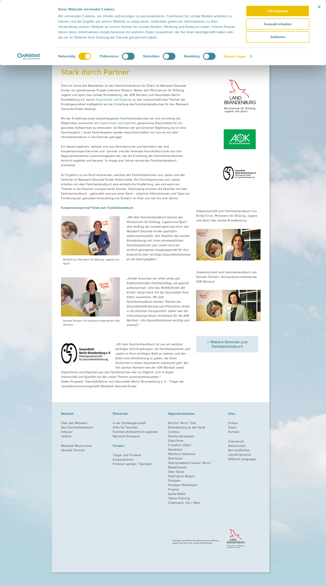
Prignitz (173, 489)
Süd (193, 423)
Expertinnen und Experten (114, 100)
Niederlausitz (177, 467)
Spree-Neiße (176, 494)
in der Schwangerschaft (129, 423)
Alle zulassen (277, 11)
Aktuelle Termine (72, 450)
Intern (232, 427)
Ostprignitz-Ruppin (181, 476)
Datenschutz (236, 446)
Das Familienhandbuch (77, 427)
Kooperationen (123, 459)
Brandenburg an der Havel (186, 427)
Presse (233, 423)
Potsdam (174, 481)
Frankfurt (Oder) (179, 445)
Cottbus (173, 432)
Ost (187, 503)
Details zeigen (235, 56)
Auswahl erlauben (278, 24)
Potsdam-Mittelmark (182, 485)
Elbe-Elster (176, 441)
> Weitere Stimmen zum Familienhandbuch (227, 344)
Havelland (175, 449)
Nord (183, 423)
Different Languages (242, 459)
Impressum (236, 441)
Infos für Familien (125, 427)
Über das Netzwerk (74, 423)
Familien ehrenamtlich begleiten (135, 432)
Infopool (67, 432)
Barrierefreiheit (239, 450)
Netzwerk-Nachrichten (76, 446)
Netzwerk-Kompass (126, 436)
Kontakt (233, 432)
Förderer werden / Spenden (132, 464)
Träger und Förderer (127, 455)
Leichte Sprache (239, 455)
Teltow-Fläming (179, 498)
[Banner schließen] (319, 6)
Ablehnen (277, 37)
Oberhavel (175, 458)
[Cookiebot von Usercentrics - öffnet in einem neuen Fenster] (28, 56)
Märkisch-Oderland (181, 454)
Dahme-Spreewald (181, 436)
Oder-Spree (176, 472)
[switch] (128, 56)
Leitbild (66, 436)
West (196, 503)
